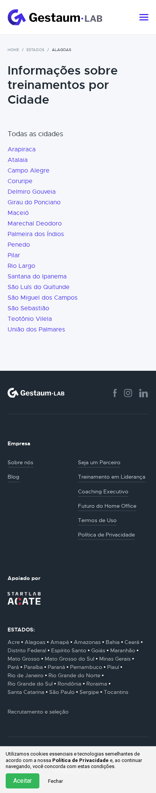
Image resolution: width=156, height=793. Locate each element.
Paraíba (33, 667)
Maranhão (122, 650)
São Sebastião (28, 308)
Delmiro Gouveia (32, 192)
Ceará (132, 642)
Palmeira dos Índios (36, 234)
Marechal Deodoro (35, 223)
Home (13, 49)
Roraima (96, 683)
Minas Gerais (115, 658)
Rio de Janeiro (26, 675)
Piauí (113, 667)
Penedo (19, 245)
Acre (14, 642)
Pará (13, 667)
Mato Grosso (24, 658)
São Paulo (62, 692)
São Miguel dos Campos (43, 298)
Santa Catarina (26, 692)
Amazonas (87, 642)
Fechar (55, 781)
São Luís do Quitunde (39, 287)
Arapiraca (22, 149)
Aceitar (22, 780)
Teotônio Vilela (30, 319)
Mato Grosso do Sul (69, 658)
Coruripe (20, 181)
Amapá (59, 642)
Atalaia (18, 160)
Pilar (14, 255)
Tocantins (116, 692)
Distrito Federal (27, 650)
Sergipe (89, 692)
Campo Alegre (29, 170)
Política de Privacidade (80, 760)
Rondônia (69, 683)
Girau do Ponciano (34, 202)
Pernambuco (86, 667)
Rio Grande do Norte (74, 675)
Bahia (113, 642)
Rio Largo (21, 266)
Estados (35, 49)
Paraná (56, 667)
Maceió (18, 213)
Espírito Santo (68, 650)
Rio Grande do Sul (30, 683)
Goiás (98, 650)
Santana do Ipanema (37, 276)
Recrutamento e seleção (38, 711)
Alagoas (35, 642)
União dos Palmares (36, 329)
